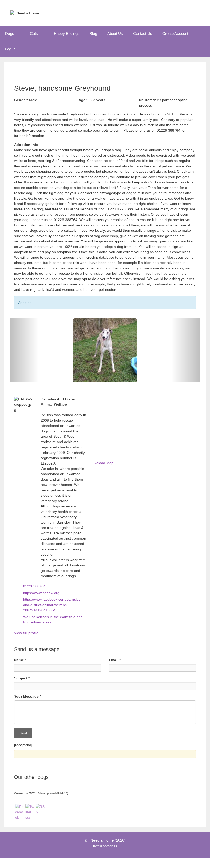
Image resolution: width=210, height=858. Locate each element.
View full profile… (28, 633)
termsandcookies (105, 846)
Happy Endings (66, 33)
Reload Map (103, 463)
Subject (22, 678)
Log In (10, 49)
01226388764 (34, 586)
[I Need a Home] (24, 13)
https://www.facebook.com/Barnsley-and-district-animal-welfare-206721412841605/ (52, 604)
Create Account (175, 33)
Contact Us (142, 33)
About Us (115, 33)
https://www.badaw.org (41, 593)
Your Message (27, 696)
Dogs (9, 33)
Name (20, 660)
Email (115, 660)
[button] (19, 33)
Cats (34, 33)
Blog (93, 33)
